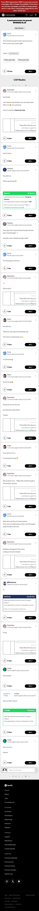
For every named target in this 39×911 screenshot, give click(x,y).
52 (26, 85)
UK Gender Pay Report (10, 907)
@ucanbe (9, 747)
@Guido (5, 701)
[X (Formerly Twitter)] (13, 881)
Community (10, 15)
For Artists (8, 811)
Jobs (6, 798)
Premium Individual (11, 858)
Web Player (8, 841)
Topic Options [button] (19, 28)
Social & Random (13, 53)
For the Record (9, 802)
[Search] (26, 15)
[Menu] (35, 15)
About (7, 794)
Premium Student (10, 870)
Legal (6, 895)
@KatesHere (11, 453)
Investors (8, 823)
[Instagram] (7, 881)
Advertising (8, 819)
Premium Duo (9, 862)
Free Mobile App (10, 845)
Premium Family (10, 866)
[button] (35, 34)
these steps (24, 8)
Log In (31, 15)
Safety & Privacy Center (14, 895)
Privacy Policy (8, 898)
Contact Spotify (10, 849)
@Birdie (8, 176)
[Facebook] (19, 881)
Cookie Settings (16, 898)
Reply (30, 71)
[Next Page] (29, 85)
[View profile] (5, 34)
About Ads (7, 901)
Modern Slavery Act (9, 904)
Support (7, 837)
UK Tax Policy (18, 904)
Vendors (7, 827)
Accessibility (14, 901)
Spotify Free (9, 874)
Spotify (27, 130)
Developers (8, 815)
